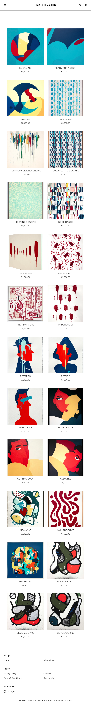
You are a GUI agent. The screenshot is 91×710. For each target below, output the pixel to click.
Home (6, 660)
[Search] (80, 5)
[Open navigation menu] (5, 5)
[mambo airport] (45, 5)
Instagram (12, 691)
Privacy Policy (10, 673)
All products (49, 660)
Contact (47, 673)
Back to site (49, 678)
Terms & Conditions (13, 678)
